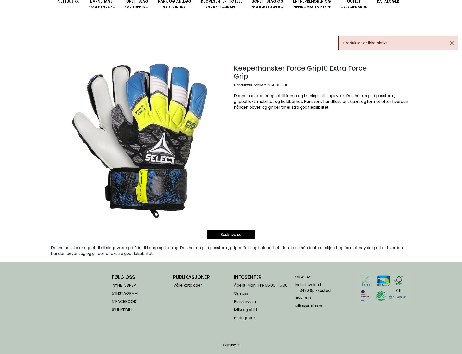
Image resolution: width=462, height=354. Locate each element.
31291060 (303, 298)
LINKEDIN (123, 309)
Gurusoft (231, 345)
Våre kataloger (187, 285)
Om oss (241, 293)
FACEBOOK (125, 301)
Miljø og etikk (246, 309)
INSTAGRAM (126, 293)
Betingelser (244, 318)
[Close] (452, 43)
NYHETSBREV (124, 285)
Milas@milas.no (309, 306)
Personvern (245, 301)
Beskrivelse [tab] (231, 234)
